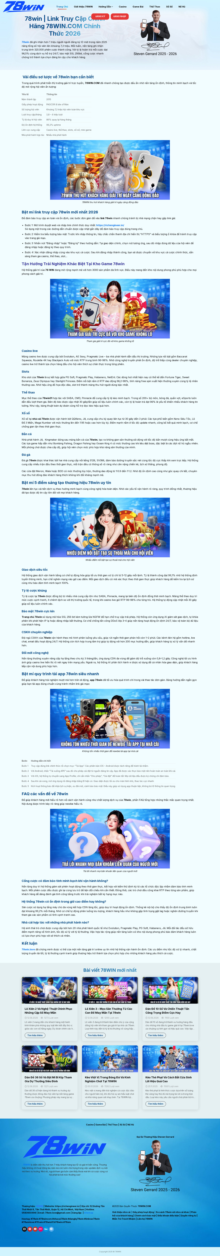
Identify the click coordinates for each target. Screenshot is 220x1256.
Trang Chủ (62, 6)
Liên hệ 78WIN (145, 1219)
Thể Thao (154, 6)
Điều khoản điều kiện (168, 1215)
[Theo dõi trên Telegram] (51, 1229)
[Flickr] (40, 1229)
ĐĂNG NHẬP (119, 16)
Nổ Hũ (182, 6)
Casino (123, 6)
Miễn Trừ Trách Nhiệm (123, 1219)
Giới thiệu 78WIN (83, 6)
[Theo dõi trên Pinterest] (29, 1229)
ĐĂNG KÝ (100, 16)
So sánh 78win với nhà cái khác (172, 1212)
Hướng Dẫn (105, 6)
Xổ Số (169, 6)
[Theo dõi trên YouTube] (35, 1229)
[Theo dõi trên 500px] (46, 1229)
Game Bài (138, 6)
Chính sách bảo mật (145, 1215)
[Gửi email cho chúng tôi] (24, 1229)
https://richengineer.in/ (67, 1206)
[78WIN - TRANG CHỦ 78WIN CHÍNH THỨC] (27, 6)
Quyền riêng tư (188, 1215)
